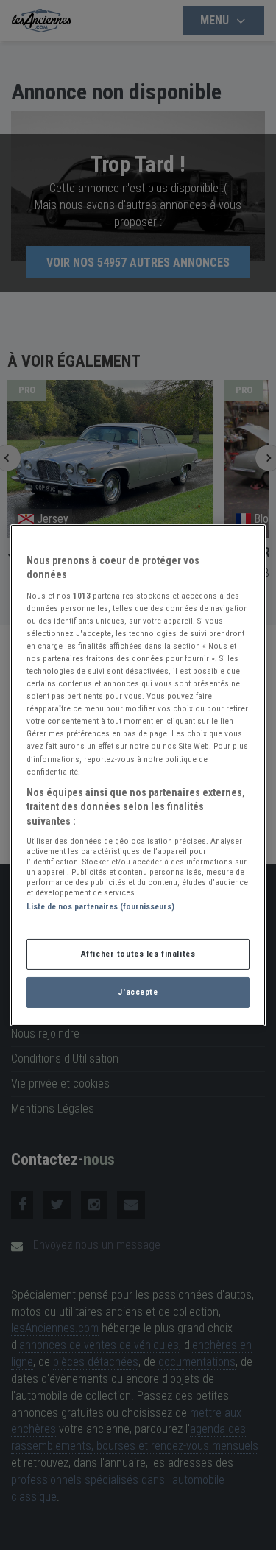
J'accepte (138, 992)
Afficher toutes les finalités (138, 953)
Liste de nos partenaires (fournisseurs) (100, 906)
